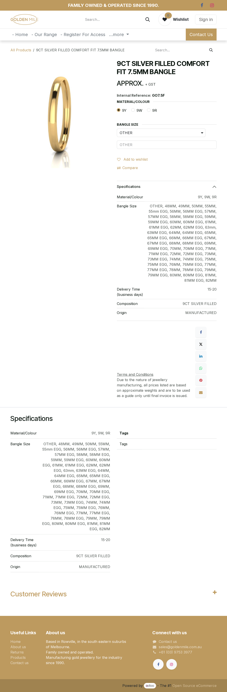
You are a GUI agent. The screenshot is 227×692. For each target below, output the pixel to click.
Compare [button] (130, 168)
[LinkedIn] (201, 356)
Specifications (128, 186)
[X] (201, 344)
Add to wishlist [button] (135, 159)
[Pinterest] (201, 380)
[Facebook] (201, 5)
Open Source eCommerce (194, 685)
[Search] (148, 19)
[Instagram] (211, 5)
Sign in (206, 19)
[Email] (201, 392)
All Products (20, 50)
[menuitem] (20, 34)
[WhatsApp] (201, 368)
